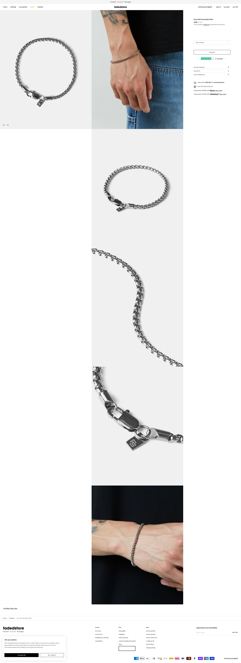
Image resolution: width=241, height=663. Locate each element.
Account (98, 631)
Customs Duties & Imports (127, 641)
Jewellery (12, 618)
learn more (218, 90)
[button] (205, 7)
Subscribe (235, 632)
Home (5, 618)
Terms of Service (151, 637)
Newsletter (99, 641)
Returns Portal (123, 637)
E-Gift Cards (150, 641)
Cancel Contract (127, 648)
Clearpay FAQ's (150, 648)
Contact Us (98, 634)
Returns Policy (150, 634)
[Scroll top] (237, 659)
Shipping (206, 24)
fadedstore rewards (102, 637)
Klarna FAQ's (150, 644)
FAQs (120, 644)
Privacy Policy (150, 631)
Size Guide (122, 631)
